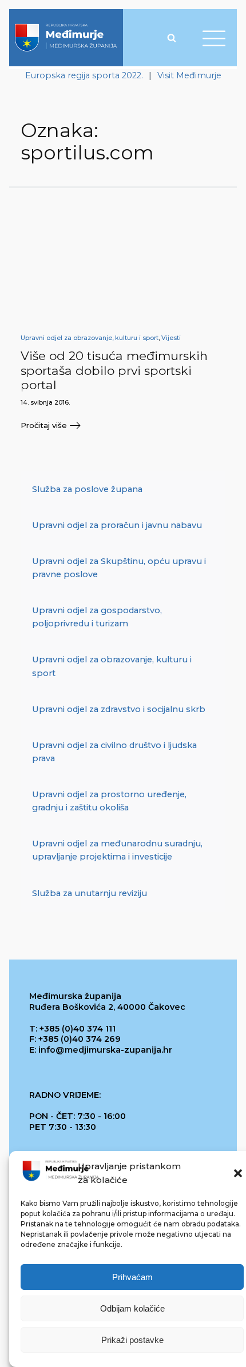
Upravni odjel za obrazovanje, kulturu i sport (89, 338)
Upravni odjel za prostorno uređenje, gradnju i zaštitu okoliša (109, 801)
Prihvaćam (132, 1277)
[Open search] (172, 38)
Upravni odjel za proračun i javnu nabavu (117, 525)
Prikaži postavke (132, 1340)
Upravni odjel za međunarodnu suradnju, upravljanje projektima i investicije (117, 850)
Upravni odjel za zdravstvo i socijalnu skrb (118, 709)
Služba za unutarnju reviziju (89, 893)
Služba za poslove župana (87, 489)
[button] (238, 1173)
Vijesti (171, 338)
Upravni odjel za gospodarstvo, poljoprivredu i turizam (97, 617)
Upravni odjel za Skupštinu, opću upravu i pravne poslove (119, 567)
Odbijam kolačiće (132, 1308)
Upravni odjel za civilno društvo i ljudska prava (114, 752)
